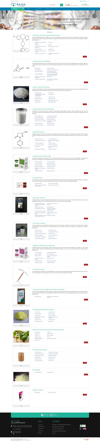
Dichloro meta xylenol (39, 138)
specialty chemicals (38, 132)
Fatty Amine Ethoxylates (51, 117)
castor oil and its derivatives (41, 87)
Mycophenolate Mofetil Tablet (40, 236)
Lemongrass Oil (37, 332)
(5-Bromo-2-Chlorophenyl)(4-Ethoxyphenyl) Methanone (52, 75)
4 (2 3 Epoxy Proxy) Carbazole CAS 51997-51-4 (52, 80)
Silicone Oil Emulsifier (38, 123)
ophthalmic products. (39, 198)
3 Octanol (49, 332)
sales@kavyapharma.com (73, 5)
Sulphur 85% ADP (50, 372)
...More (85, 56)
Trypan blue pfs (50, 211)
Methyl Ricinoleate (51, 98)
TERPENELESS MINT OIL (39, 338)
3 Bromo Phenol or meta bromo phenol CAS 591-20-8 (52, 72)
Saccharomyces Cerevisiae (53, 352)
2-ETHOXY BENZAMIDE (39, 74)
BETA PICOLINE (37, 68)
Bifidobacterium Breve (52, 355)
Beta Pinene (37, 335)
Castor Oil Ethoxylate (51, 125)
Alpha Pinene (37, 333)
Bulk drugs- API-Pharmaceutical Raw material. (46, 35)
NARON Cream (37, 392)
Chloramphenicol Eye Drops (40, 208)
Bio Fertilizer (36, 370)
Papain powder (37, 357)
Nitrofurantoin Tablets (51, 163)
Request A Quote (83, 1)
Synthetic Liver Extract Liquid (40, 53)
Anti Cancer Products (39, 223)
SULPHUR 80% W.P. (38, 372)
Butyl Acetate (49, 76)
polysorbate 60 (37, 97)
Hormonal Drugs (37, 177)
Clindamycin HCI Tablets (51, 165)
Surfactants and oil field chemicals (43, 109)
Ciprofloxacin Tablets (51, 166)
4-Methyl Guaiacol (38, 69)
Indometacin (50, 42)
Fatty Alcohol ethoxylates (39, 119)
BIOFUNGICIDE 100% (52, 102)
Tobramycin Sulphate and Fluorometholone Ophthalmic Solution (40, 204)
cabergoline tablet (38, 183)
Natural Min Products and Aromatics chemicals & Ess (48, 329)
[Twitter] (82, 429)
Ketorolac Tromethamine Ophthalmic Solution (51, 209)
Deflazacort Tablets (50, 258)
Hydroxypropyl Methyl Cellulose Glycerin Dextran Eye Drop (40, 216)
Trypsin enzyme (51, 358)
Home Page (29, 8)
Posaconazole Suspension (40, 238)
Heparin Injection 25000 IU (53, 231)
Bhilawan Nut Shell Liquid (53, 100)
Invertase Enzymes (38, 352)
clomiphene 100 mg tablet (53, 183)
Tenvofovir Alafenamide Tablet (40, 233)
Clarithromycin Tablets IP (39, 166)
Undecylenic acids (51, 97)
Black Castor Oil (38, 100)
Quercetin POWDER (51, 315)
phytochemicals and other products (43, 309)
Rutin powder (37, 312)
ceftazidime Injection (38, 170)
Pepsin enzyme (51, 360)
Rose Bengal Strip (50, 207)
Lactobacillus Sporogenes (53, 353)
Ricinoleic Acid (51, 92)
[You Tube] (83, 429)
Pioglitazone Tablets (50, 262)
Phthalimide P (37, 146)
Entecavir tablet (51, 236)
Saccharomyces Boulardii (39, 353)
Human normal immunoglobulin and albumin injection (48, 289)
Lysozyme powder (51, 312)
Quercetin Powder (51, 319)
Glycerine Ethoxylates (51, 119)
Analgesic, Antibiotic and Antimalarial (44, 245)
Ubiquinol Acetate (38, 49)
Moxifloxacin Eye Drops (51, 215)
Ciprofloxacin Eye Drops (39, 207)
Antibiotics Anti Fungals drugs (42, 156)
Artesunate (37, 44)
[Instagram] (85, 429)
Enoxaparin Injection (52, 230)
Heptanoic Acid (37, 102)
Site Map (39, 432)
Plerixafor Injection (38, 230)
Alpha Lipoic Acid (38, 313)
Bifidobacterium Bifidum (39, 355)
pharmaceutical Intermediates (41, 61)
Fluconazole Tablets (38, 165)
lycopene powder (51, 313)
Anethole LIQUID (50, 333)
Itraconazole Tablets (50, 170)
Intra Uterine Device (38, 269)
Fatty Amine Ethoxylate (39, 125)
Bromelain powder (38, 358)
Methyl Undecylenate (39, 98)
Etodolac (50, 44)
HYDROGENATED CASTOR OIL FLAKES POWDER (40, 95)
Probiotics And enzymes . (40, 350)
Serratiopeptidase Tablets (51, 252)
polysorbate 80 (51, 94)
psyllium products (38, 390)
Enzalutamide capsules (52, 238)
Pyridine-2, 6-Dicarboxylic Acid (52, 69)
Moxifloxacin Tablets (38, 161)
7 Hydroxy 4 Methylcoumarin (40, 79)
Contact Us (48, 8)
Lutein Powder (37, 315)
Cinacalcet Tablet (51, 233)
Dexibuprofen (50, 49)
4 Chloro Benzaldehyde (39, 143)
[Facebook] (80, 429)
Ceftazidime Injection (51, 168)
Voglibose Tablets (38, 255)
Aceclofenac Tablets (51, 254)
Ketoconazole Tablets (51, 161)
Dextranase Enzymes (39, 360)
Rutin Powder (50, 321)
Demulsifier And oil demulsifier (40, 120)
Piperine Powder (38, 319)
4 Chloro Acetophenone (52, 138)
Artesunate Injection (38, 252)
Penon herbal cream (52, 392)
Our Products (15, 8)
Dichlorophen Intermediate (40, 149)
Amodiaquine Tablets (38, 262)
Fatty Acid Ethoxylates (39, 117)
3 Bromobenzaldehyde (39, 71)
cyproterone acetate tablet (53, 185)
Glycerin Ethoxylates (50, 123)
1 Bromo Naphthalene (52, 149)
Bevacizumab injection (39, 235)
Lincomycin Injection (38, 163)
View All (53, 433)
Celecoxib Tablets (38, 254)
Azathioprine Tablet (38, 231)
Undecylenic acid (38, 92)
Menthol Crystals (50, 335)
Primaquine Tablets (38, 260)
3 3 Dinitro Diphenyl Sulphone (40, 140)
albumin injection (38, 296)
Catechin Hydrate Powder (51, 338)
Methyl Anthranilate (50, 68)
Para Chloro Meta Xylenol (52, 144)
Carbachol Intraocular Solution (40, 211)
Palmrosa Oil (37, 340)
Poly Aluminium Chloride (39, 144)
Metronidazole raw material (53, 46)
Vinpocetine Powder (38, 321)
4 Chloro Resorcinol (51, 143)
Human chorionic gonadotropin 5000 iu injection (40, 186)
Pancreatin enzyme (51, 357)
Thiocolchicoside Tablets (51, 260)
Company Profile (38, 8)
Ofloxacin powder (51, 50)
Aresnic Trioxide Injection (53, 235)
